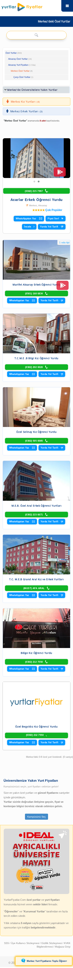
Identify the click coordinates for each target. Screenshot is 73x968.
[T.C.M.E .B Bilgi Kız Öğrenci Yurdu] (36, 333)
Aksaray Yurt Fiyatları (22, 65)
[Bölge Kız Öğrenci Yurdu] (36, 628)
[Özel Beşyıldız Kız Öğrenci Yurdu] (36, 701)
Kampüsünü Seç (36, 816)
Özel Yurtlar (11, 53)
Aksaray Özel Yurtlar (18, 59)
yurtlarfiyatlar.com (67, 6)
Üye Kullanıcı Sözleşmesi (25, 943)
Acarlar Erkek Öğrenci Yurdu (36, 200)
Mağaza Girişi (62, 946)
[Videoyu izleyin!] (60, 173)
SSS (7, 943)
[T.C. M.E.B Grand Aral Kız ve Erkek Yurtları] (36, 554)
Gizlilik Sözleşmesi (52, 943)
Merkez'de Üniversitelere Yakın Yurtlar (32, 89)
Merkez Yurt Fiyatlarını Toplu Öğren (47, 961)
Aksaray (42, 205)
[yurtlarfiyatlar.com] (30, 6)
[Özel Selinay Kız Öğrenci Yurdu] (36, 407)
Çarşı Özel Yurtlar (21, 77)
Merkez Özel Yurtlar (20, 71)
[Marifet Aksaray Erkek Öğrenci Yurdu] (36, 260)
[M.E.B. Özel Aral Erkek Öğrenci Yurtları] (36, 481)
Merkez (33, 205)
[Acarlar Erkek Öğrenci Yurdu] (36, 158)
